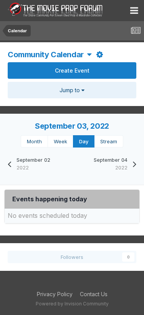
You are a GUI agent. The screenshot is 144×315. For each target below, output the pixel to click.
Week (60, 141)
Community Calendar (47, 54)
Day (83, 141)
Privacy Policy (55, 294)
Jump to (70, 90)
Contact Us (94, 294)
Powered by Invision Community (72, 304)
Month (34, 141)
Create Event (72, 70)
